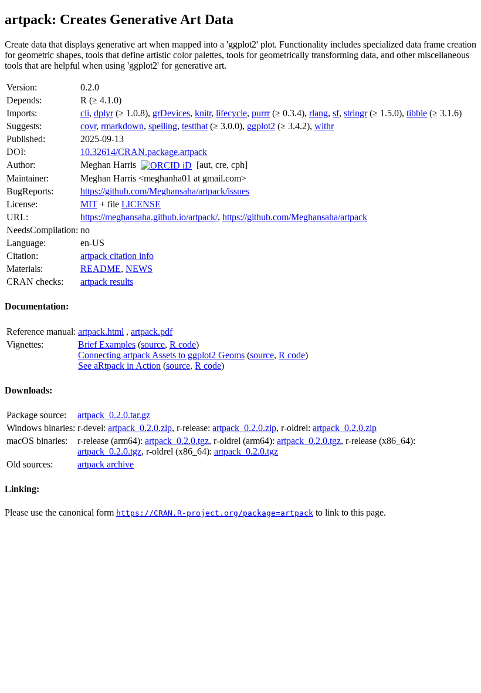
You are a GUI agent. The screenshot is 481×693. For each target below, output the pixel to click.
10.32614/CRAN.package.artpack (143, 152)
